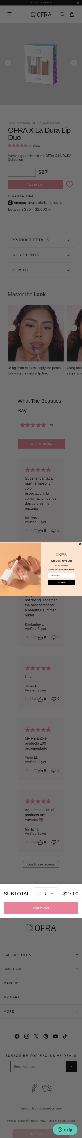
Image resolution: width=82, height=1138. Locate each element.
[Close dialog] (80, 544)
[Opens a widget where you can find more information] (64, 1130)
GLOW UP (61, 582)
